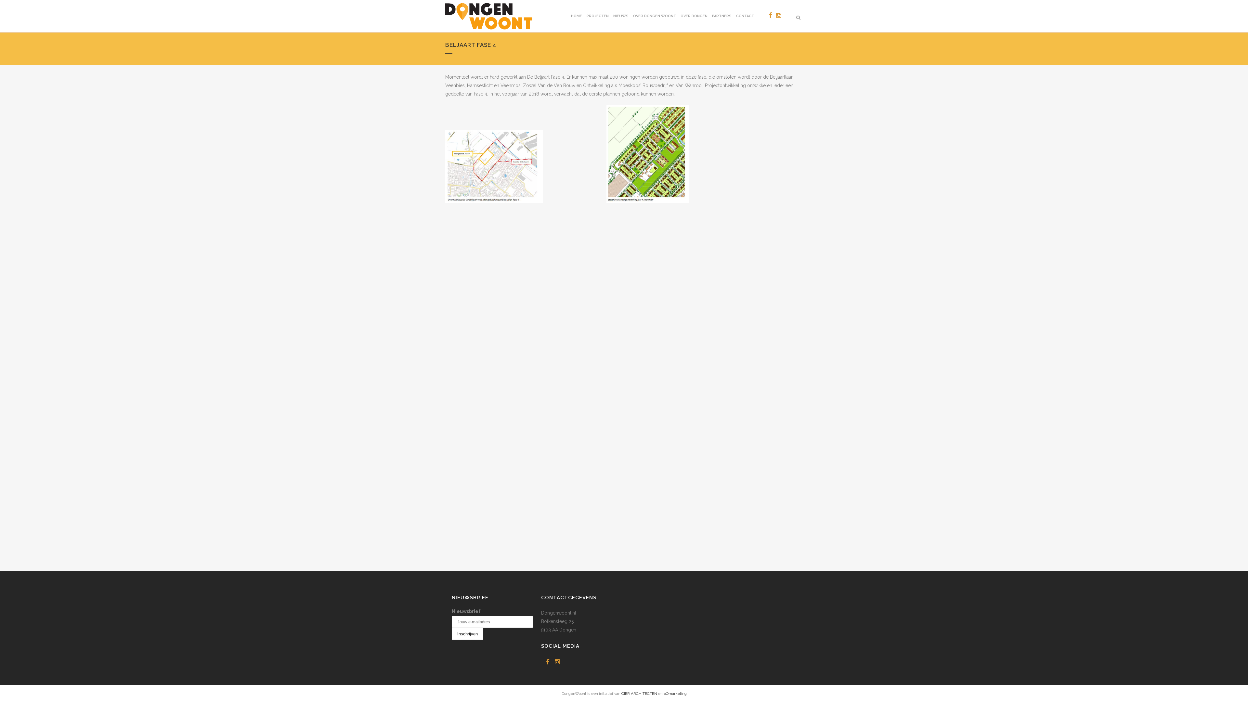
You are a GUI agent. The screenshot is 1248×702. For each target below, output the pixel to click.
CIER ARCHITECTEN (639, 693)
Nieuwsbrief (466, 611)
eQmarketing (675, 693)
